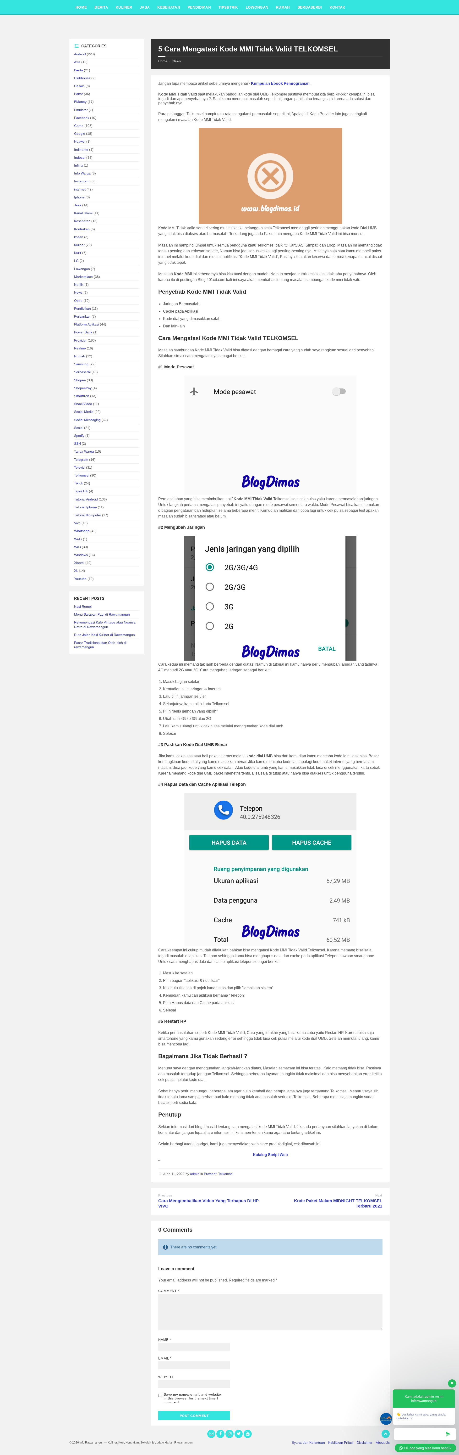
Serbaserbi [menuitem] (310, 7)
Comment (168, 1291)
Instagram (81, 181)
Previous (165, 1195)
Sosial (78, 428)
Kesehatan (82, 221)
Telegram (81, 459)
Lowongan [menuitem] (257, 7)
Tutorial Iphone (85, 507)
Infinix (78, 165)
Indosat (79, 157)
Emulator (81, 110)
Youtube (80, 579)
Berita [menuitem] (101, 7)
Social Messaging (87, 420)
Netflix (78, 285)
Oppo (78, 301)
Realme (80, 348)
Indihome (81, 150)
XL (76, 571)
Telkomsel (225, 1174)
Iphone (79, 197)
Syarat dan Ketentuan (308, 1442)
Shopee (80, 380)
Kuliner (79, 245)
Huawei (79, 141)
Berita (78, 70)
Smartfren (81, 396)
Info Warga (82, 173)
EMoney (80, 102)
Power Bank (83, 332)
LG (76, 261)
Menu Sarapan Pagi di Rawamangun (102, 614)
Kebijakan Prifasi (340, 1442)
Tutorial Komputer (87, 515)
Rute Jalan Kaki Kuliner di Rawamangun (104, 635)
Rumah (79, 356)
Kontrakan (82, 229)
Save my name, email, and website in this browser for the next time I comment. (192, 1398)
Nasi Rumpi (83, 606)
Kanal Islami (83, 213)
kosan (78, 237)
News (176, 61)
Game (78, 126)
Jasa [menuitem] (145, 7)
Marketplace (83, 277)
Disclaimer (364, 1442)
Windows (81, 555)
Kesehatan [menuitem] (168, 7)
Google (79, 133)
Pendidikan (82, 308)
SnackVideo (83, 404)
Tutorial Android (86, 499)
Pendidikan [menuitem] (199, 7)
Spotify (79, 436)
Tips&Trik (81, 491)
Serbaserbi (82, 372)
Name (164, 1340)
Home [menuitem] (81, 7)
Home (162, 61)
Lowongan (82, 269)
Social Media (83, 412)
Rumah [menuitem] (283, 7)
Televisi (79, 467)
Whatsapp (81, 531)
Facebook (81, 118)
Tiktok (78, 483)
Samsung (81, 364)
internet (80, 189)
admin (194, 1174)
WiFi (77, 547)
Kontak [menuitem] (337, 7)
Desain (79, 86)
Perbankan (82, 316)
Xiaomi (79, 563)
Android (80, 54)
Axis (77, 62)
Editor (78, 94)
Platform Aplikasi (86, 324)
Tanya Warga (84, 451)
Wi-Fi (78, 539)
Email (164, 1358)
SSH (77, 443)
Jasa (77, 205)
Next (378, 1195)
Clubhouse (82, 78)
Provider (210, 1174)
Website (166, 1377)
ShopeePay (83, 388)
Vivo (77, 523)
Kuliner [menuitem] (124, 7)
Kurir (77, 253)
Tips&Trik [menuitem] (228, 7)
